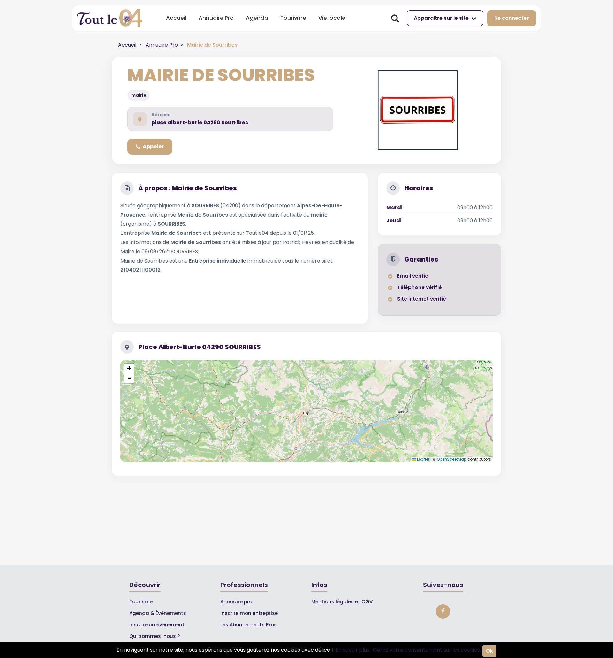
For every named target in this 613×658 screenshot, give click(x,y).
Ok (489, 650)
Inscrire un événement (157, 624)
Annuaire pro (236, 601)
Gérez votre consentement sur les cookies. (427, 650)
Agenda (257, 18)
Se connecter (511, 18)
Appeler (153, 146)
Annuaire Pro (216, 18)
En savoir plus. (353, 650)
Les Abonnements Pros (248, 624)
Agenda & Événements (157, 613)
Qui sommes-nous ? (154, 636)
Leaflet (422, 459)
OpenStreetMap (451, 459)
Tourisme (293, 18)
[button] (129, 368)
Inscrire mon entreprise (249, 613)
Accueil (176, 18)
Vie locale (331, 18)
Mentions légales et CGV (342, 601)
